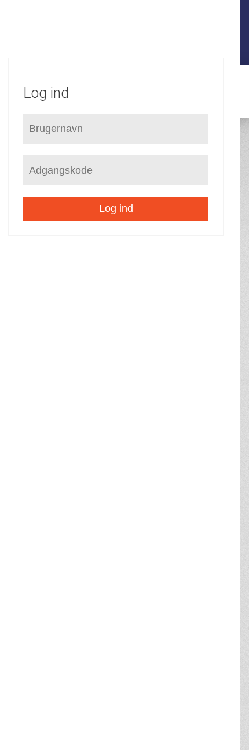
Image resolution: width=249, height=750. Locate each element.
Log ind (116, 208)
